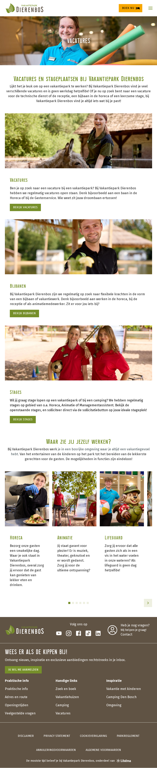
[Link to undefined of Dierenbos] (59, 633)
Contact (126, 634)
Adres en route (16, 697)
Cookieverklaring (93, 736)
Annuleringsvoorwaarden (56, 750)
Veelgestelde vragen (20, 713)
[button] (150, 8)
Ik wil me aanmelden (23, 669)
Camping (62, 705)
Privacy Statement (57, 736)
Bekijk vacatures (25, 207)
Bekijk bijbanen (24, 313)
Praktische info (16, 689)
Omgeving (113, 705)
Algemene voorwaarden (103, 750)
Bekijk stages (23, 419)
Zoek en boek (66, 689)
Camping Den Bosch (121, 697)
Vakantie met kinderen (123, 689)
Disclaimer (26, 736)
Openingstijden (16, 705)
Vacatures (63, 713)
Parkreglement (128, 736)
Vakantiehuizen (67, 697)
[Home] (24, 8)
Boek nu (128, 8)
